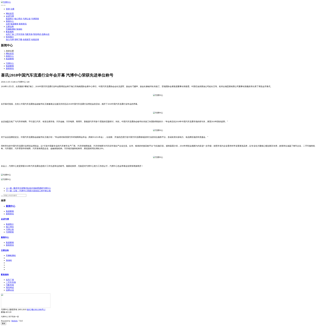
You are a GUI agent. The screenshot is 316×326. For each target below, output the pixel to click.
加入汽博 (10, 39)
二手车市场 (19, 34)
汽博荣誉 (35, 19)
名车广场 (10, 34)
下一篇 (28, 191)
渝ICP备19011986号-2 (36, 309)
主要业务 (10, 26)
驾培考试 (37, 34)
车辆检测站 (11, 29)
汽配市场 (29, 34)
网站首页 (10, 13)
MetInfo (14, 321)
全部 (8, 24)
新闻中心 (10, 21)
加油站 (19, 29)
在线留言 (27, 39)
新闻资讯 (23, 24)
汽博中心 (10, 63)
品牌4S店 (45, 34)
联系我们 (10, 37)
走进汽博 (10, 16)
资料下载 (18, 39)
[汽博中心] (158, 2)
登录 (8, 9)
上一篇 (28, 188)
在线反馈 (35, 39)
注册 (12, 9)
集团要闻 (14, 24)
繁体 (3, 323)
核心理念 (18, 19)
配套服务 (10, 32)
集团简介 (10, 19)
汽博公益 (27, 19)
